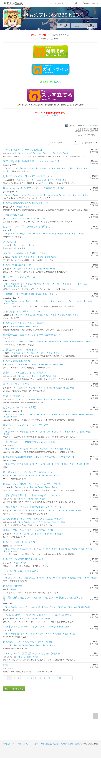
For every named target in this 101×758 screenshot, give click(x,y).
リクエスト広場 (66, 743)
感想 (66, 634)
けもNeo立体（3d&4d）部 (17, 265)
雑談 (80, 168)
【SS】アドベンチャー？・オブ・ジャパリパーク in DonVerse (36, 626)
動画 (62, 414)
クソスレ (56, 168)
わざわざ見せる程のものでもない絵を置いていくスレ (31, 495)
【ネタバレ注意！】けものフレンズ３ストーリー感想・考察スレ (37, 614)
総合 (32, 245)
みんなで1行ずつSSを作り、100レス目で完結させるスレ (33, 518)
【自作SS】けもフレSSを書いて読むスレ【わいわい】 (32, 294)
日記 (27, 257)
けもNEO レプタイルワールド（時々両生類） (28, 641)
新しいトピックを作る (14, 688)
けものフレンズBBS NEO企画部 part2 (23, 559)
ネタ (54, 301)
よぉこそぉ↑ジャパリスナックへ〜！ (23, 311)
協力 (86, 195)
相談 (41, 257)
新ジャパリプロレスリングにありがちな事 (25, 424)
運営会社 (78, 743)
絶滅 (5, 664)
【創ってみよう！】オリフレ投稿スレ (23, 149)
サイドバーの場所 (50, 115)
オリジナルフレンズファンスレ (19, 276)
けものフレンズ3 (43, 168)
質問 (48, 257)
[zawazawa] (13, 3)
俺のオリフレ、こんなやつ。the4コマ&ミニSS (28, 530)
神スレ (65, 168)
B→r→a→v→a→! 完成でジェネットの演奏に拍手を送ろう (35, 188)
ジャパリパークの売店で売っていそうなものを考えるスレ (34, 653)
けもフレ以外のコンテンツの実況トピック (25, 203)
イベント (23, 399)
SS (8, 284)
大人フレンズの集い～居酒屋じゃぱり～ (24, 253)
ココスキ (25, 414)
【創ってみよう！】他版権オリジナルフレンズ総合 (30, 441)
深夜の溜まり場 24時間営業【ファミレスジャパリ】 (31, 161)
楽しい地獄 (52, 376)
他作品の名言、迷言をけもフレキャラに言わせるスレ (31, 334)
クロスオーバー (70, 284)
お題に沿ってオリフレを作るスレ (21, 349)
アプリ (51, 180)
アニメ (30, 284)
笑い (73, 168)
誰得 (73, 388)
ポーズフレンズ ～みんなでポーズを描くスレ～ (29, 471)
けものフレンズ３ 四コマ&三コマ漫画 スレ (27, 176)
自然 (27, 207)
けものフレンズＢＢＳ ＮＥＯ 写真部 (23, 322)
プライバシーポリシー (21, 743)
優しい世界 (18, 257)
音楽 (87, 168)
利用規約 (7, 743)
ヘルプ (35, 743)
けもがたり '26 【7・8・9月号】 (20, 407)
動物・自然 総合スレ (14, 395)
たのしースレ (66, 195)
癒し (75, 233)
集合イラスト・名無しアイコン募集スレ (24, 372)
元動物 (15, 326)
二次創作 (58, 153)
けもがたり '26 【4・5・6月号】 (20, 541)
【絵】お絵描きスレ (13, 214)
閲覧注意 (62, 399)
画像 (66, 153)
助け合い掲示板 (52, 743)
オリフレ (48, 153)
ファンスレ (83, 284)
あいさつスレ (10, 241)
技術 (47, 268)
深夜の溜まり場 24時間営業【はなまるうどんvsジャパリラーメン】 (39, 456)
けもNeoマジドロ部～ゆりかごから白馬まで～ (27, 226)
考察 (88, 607)
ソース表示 (85, 134)
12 (60, 678)
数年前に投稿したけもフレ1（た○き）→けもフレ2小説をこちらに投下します (43, 599)
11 (55, 678)
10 (49, 678)
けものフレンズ (26, 153)
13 (65, 678)
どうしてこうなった (27, 578)
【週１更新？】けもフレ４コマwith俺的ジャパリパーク (32, 506)
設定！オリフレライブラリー (18, 384)
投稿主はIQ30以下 (12, 303)
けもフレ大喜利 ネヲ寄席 (16, 360)
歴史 (75, 414)
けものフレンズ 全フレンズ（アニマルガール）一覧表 (32, 483)
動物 (50, 353)
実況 (20, 207)
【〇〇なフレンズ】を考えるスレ (21, 570)
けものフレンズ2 (28, 168)
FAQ (42, 743)
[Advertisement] (26, 717)
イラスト (38, 153)
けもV (9, 195)
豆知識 (62, 315)
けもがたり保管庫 (12, 585)
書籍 (82, 607)
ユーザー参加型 (50, 233)
